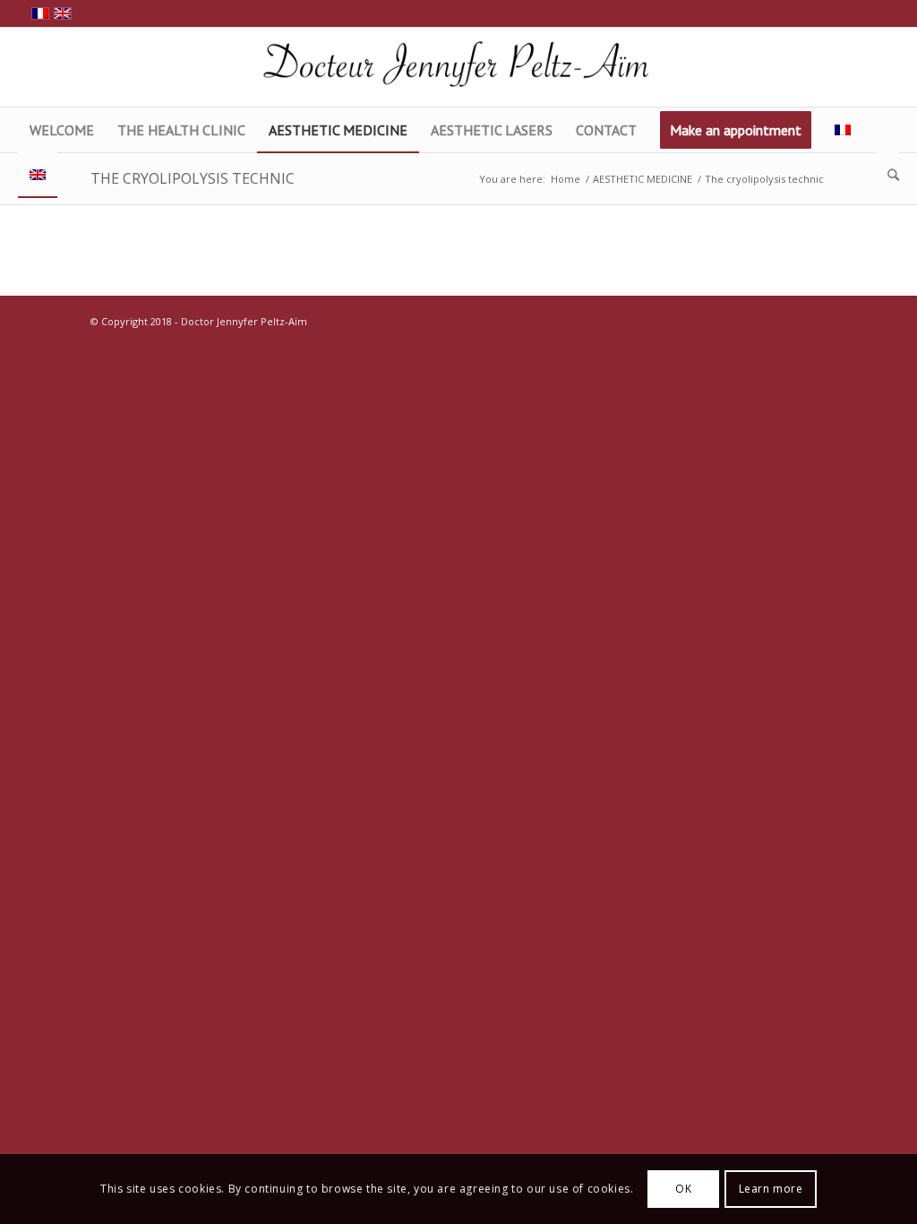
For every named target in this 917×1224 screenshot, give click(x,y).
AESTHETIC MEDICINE (642, 178)
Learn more (771, 1188)
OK (683, 1188)
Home (565, 178)
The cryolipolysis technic (192, 178)
